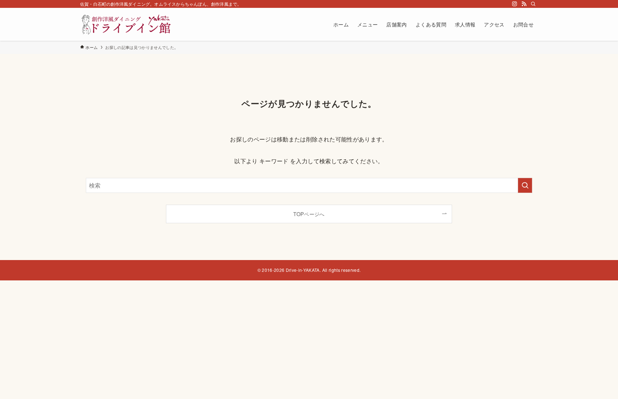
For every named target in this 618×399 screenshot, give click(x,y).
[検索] (533, 4)
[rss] (524, 4)
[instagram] (514, 4)
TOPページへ (308, 214)
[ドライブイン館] (128, 24)
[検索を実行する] (525, 185)
